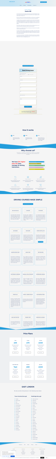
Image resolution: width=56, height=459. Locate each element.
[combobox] (28, 81)
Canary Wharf (18, 406)
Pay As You (23, 454)
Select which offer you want (23, 73)
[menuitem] (21, 5)
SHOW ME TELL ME (40, 230)
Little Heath (34, 417)
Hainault (34, 414)
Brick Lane (17, 403)
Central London (42, 454)
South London (42, 452)
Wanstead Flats (35, 434)
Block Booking (23, 453)
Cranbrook (34, 406)
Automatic (23, 450)
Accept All (13, 456)
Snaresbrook (34, 428)
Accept (42, 457)
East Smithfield (18, 411)
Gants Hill (34, 411)
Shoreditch (17, 423)
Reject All (8, 456)
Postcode (21, 76)
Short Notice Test (23, 452)
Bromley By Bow (18, 405)
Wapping (17, 428)
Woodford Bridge (35, 437)
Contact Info (32, 451)
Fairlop (34, 408)
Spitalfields (17, 425)
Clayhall (34, 405)
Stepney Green (18, 426)
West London (42, 453)
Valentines (34, 431)
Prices (33, 450)
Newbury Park (35, 423)
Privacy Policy (32, 453)
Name (20, 87)
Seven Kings (34, 426)
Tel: (20, 83)
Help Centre (32, 454)
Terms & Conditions (32, 452)
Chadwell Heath (35, 403)
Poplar (17, 420)
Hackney (17, 414)
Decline (46, 457)
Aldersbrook (34, 400)
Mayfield (34, 420)
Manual (23, 451)
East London (42, 450)
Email (20, 91)
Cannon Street (18, 408)
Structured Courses (13, 450)
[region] (8, 454)
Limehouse (17, 417)
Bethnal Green (18, 400)
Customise (4, 456)
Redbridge (34, 425)
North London (42, 451)
